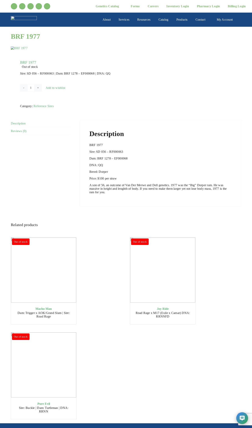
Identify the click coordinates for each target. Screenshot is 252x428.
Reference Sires (43, 106)
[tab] (41, 123)
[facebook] (14, 6)
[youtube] (22, 6)
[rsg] (24, 17)
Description (18, 123)
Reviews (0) (19, 131)
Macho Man (43, 308)
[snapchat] (47, 6)
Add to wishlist (55, 87)
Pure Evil (43, 403)
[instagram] (30, 6)
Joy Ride (163, 308)
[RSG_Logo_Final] (66, 48)
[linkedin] (39, 6)
